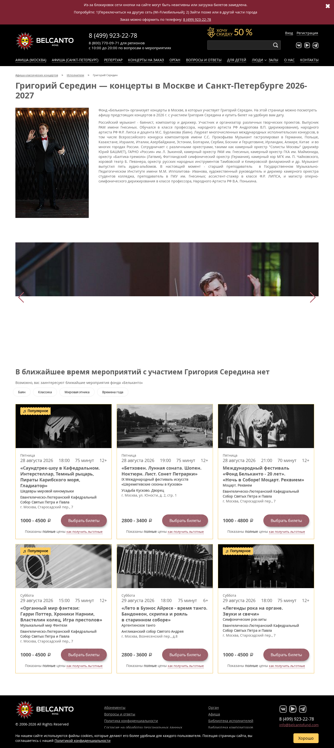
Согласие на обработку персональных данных (143, 727)
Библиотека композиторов (230, 727)
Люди (257, 60)
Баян (21, 392)
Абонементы (114, 707)
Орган (174, 60)
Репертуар (113, 60)
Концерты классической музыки (44, 41)
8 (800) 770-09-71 (104, 42)
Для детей (236, 60)
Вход (289, 33)
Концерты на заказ (146, 60)
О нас (289, 60)
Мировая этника (77, 392)
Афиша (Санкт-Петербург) (75, 60)
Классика (45, 392)
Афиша (214, 714)
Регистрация (307, 33)
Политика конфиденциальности (131, 720)
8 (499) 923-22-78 (197, 19)
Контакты (309, 60)
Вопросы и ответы (204, 60)
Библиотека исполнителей (230, 720)
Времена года (112, 392)
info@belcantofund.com (299, 725)
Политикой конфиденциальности (83, 740)
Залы (273, 60)
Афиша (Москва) (30, 60)
